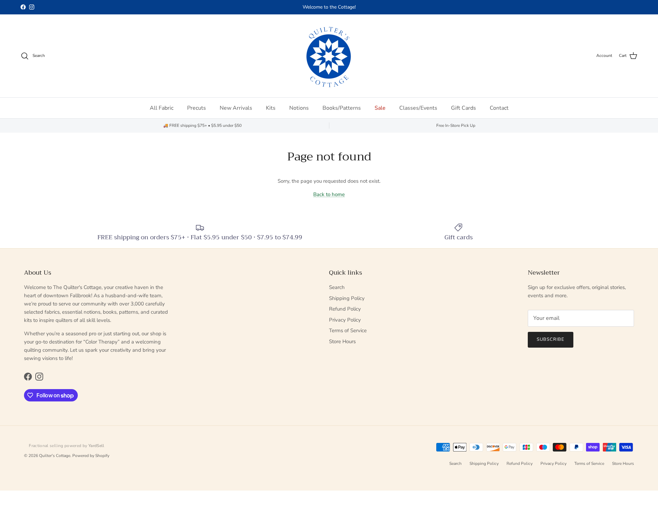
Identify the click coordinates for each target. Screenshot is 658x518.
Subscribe (550, 339)
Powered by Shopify (90, 455)
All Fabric (161, 108)
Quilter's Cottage (54, 455)
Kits (271, 108)
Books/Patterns (341, 108)
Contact (499, 108)
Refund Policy (345, 308)
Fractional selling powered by (67, 445)
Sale (380, 108)
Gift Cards (463, 108)
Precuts (196, 108)
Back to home (329, 194)
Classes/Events (418, 108)
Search (337, 287)
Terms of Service (348, 330)
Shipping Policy (347, 298)
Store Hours (342, 341)
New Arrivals (236, 108)
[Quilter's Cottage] (329, 56)
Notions (299, 108)
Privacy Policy (345, 319)
